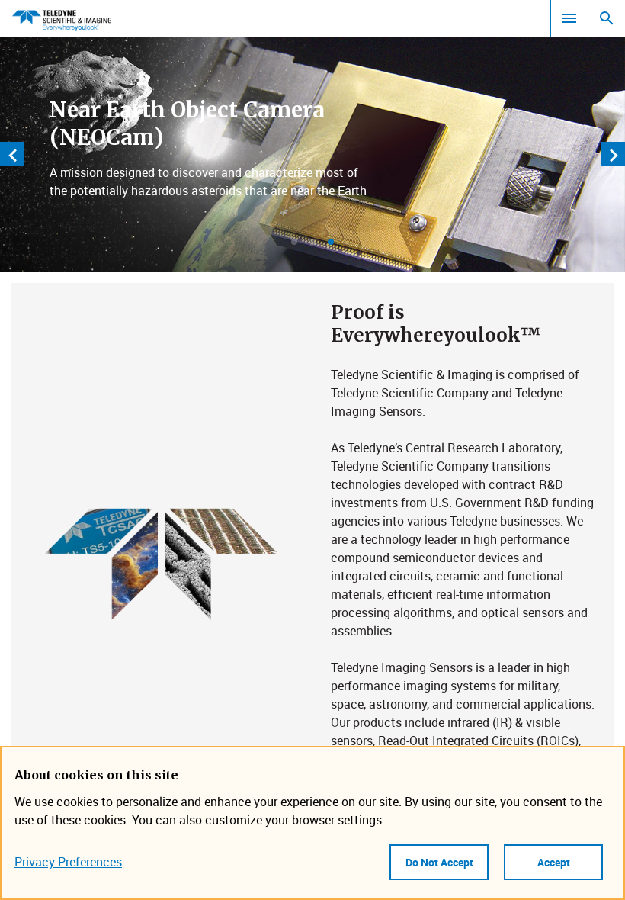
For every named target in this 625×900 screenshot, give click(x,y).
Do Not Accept (439, 862)
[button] (294, 242)
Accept (553, 862)
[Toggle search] (606, 18)
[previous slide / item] (12, 154)
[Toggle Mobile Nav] (569, 18)
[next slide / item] (613, 154)
